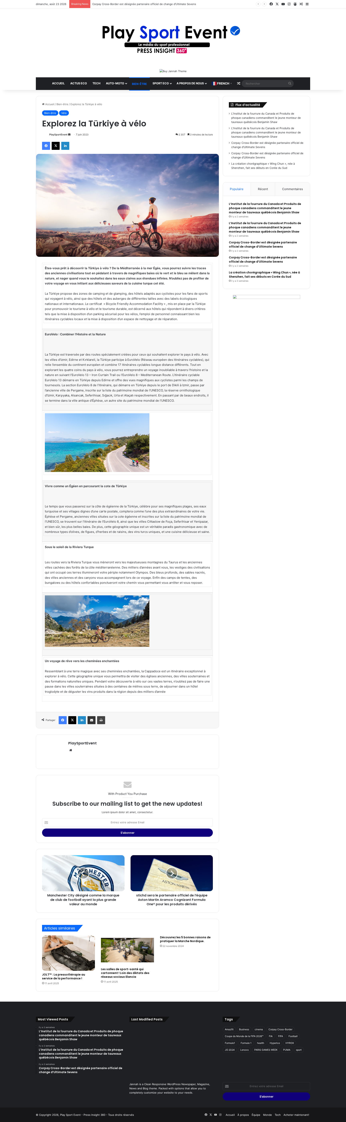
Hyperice (275, 1042)
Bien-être (139, 84)
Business (244, 1029)
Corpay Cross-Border (280, 1029)
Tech (96, 83)
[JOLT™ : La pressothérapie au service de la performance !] (68, 953)
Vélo (64, 113)
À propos (243, 1114)
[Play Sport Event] (173, 38)
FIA (271, 1036)
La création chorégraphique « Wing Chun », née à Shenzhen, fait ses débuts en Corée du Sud (264, 274)
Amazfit (229, 1029)
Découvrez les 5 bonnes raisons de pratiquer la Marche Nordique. (185, 939)
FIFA (280, 1036)
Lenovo (244, 1049)
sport (299, 1049)
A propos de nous (190, 83)
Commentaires (292, 189)
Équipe (256, 1114)
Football (293, 1036)
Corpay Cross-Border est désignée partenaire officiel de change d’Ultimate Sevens (144, 4)
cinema (259, 1029)
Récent (263, 189)
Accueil (58, 83)
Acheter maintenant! (296, 1114)
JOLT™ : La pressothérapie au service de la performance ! (63, 976)
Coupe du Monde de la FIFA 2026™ (244, 1036)
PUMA (286, 1049)
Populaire (236, 189)
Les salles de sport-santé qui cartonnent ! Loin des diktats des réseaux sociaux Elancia (125, 973)
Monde (267, 1114)
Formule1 (230, 1042)
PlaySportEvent (58, 134)
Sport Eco (161, 83)
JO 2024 (230, 1049)
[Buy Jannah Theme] (173, 71)
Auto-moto (115, 83)
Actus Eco (78, 83)
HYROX (290, 1042)
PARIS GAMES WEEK (266, 1049)
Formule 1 (246, 1042)
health (260, 1042)
